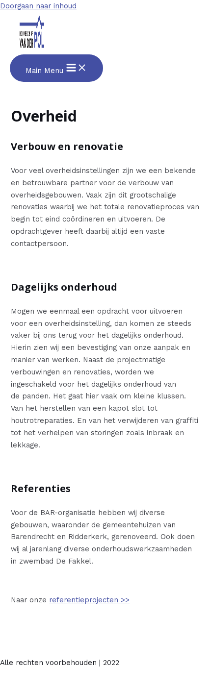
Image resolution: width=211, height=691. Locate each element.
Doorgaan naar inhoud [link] (38, 5)
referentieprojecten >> (89, 599)
